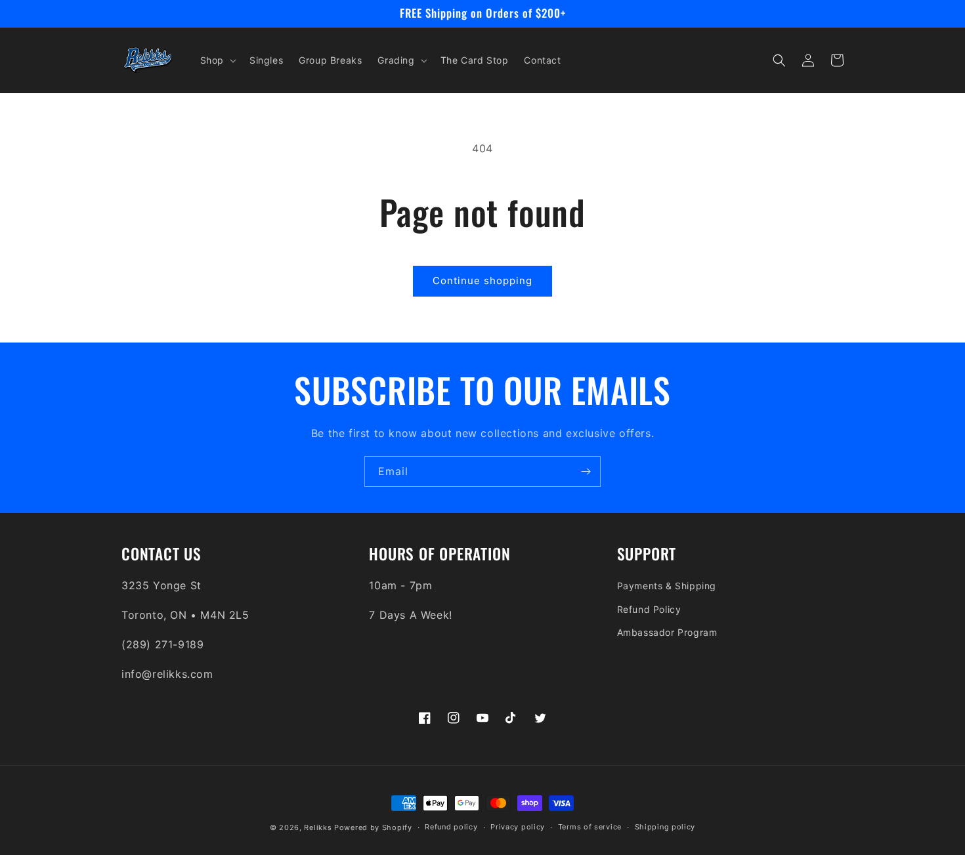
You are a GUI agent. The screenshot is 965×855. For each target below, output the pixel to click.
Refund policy (451, 826)
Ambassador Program (667, 632)
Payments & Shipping (666, 585)
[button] (217, 60)
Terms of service (590, 826)
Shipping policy (665, 826)
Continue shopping (482, 280)
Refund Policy (649, 609)
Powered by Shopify (373, 827)
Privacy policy (517, 826)
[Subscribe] (585, 471)
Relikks (318, 827)
